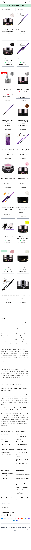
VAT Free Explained (7, 455)
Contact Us (4, 434)
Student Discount (21, 463)
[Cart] (29, 2)
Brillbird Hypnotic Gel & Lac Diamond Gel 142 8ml (8, 89)
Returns (3, 439)
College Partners (21, 444)
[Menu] (2, 2)
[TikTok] (7, 515)
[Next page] (24, 308)
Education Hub (20, 466)
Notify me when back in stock (23, 100)
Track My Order (6, 444)
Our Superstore (21, 436)
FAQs (2, 447)
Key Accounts (20, 447)
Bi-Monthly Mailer (21, 452)
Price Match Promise (7, 449)
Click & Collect (5, 452)
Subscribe (5, 507)
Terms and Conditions (7, 473)
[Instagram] (4, 515)
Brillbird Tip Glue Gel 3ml (23, 295)
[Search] (4, 2)
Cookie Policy (5, 478)
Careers (18, 439)
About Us (19, 434)
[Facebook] (2, 515)
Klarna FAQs (5, 442)
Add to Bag (8, 38)
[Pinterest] (10, 515)
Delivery (3, 436)
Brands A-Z (19, 442)
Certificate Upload (21, 449)
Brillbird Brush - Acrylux (8, 295)
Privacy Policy (5, 476)
